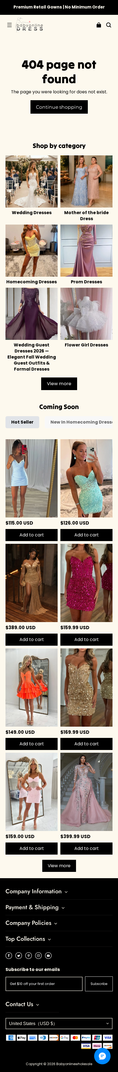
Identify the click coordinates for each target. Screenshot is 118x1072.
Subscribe (99, 983)
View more (59, 383)
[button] (9, 25)
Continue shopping (59, 107)
